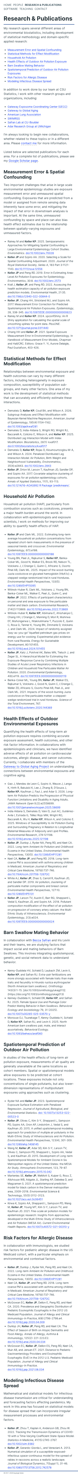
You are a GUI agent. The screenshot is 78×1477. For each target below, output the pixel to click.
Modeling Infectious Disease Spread (29, 81)
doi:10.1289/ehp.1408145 (23, 1144)
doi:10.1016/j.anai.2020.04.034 (26, 1341)
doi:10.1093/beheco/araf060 (25, 1033)
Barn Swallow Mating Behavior (26, 65)
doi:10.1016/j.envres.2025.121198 (28, 838)
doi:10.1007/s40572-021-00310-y (48, 1226)
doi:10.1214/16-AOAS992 (23, 485)
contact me (29, 143)
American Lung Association (24, 114)
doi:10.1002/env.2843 (37, 465)
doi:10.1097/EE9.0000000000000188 (31, 554)
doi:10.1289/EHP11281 (48, 854)
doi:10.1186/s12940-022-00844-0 (29, 296)
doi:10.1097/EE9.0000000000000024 (31, 921)
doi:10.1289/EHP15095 (22, 585)
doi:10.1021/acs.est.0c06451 (25, 1199)
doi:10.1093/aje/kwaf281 (23, 426)
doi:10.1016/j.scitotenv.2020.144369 (30, 707)
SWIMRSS (14, 118)
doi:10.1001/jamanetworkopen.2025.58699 (34, 807)
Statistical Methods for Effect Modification (33, 53)
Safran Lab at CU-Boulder (23, 122)
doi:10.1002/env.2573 (47, 280)
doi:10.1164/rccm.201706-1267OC (29, 874)
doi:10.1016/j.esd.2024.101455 (26, 648)
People (18, 4)
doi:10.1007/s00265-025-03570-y (29, 1013)
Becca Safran (42, 940)
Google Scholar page (23, 160)
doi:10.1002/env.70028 (40, 253)
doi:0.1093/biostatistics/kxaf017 (27, 446)
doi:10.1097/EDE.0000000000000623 (48, 312)
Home (8, 4)
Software (11, 8)
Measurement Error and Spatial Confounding (34, 49)
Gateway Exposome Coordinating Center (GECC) (37, 106)
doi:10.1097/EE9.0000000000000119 (43, 676)
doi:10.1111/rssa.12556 (28, 268)
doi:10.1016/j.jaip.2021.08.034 (26, 1369)
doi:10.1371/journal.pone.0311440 (28, 327)
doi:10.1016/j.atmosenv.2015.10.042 (30, 1171)
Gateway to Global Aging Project (26, 766)
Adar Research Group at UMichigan (29, 126)
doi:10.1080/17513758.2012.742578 (30, 1467)
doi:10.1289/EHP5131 (21, 893)
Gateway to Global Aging (23, 110)
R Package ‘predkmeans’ (54, 485)
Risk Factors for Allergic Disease (27, 77)
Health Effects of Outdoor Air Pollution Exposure (37, 61)
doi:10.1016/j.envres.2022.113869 (47, 609)
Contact (41, 8)
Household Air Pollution (22, 57)
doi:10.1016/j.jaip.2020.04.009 (26, 1322)
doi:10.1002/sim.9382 (21, 1443)
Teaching (26, 8)
